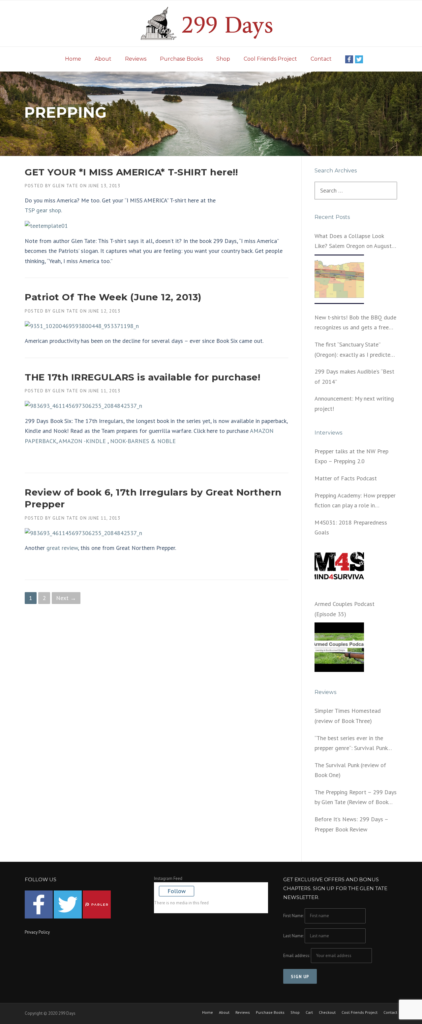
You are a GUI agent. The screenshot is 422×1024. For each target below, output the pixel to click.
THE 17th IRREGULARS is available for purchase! (142, 377)
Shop (223, 59)
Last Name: (293, 936)
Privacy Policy (37, 932)
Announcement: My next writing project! (354, 403)
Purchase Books (181, 59)
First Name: (293, 916)
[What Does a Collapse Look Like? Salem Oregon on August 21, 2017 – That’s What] (339, 279)
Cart (309, 1012)
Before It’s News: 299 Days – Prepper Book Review (351, 824)
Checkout (327, 1012)
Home (73, 59)
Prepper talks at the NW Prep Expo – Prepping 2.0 (351, 456)
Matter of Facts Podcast (346, 478)
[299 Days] (211, 23)
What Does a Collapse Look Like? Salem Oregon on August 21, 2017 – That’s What (353, 241)
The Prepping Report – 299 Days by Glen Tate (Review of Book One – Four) (356, 797)
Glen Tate (65, 186)
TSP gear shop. (43, 210)
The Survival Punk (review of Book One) (350, 770)
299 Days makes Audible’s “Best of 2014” (354, 376)
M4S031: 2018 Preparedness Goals (351, 527)
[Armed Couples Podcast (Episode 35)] (339, 647)
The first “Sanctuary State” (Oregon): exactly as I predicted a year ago (354, 350)
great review (62, 548)
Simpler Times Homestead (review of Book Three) (348, 716)
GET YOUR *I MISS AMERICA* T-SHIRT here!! (131, 172)
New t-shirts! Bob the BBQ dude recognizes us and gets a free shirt (355, 323)
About (103, 59)
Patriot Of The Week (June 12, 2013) (113, 297)
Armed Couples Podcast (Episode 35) (345, 609)
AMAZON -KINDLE (82, 441)
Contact (321, 59)
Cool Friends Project (270, 59)
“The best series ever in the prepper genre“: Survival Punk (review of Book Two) (351, 743)
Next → (66, 598)
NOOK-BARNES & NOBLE (143, 441)
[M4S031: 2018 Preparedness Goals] (339, 565)
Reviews (135, 59)
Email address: (297, 955)
